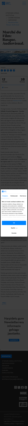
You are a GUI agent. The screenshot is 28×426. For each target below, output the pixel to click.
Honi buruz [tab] (23, 196)
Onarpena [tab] (5, 196)
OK (14, 223)
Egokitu (13, 228)
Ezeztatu (14, 233)
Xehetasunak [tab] (14, 196)
